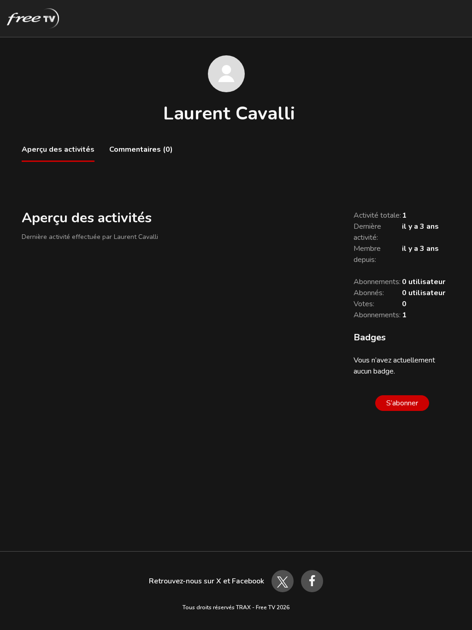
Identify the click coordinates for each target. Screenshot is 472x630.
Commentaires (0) (141, 149)
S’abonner (402, 403)
